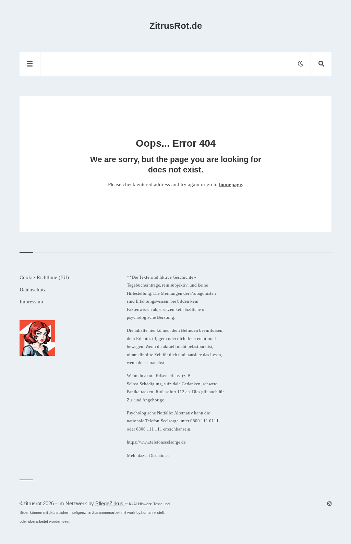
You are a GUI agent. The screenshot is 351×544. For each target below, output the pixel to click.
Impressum (31, 301)
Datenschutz (33, 289)
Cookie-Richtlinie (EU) (44, 277)
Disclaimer (159, 455)
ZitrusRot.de (175, 26)
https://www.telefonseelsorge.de (156, 442)
